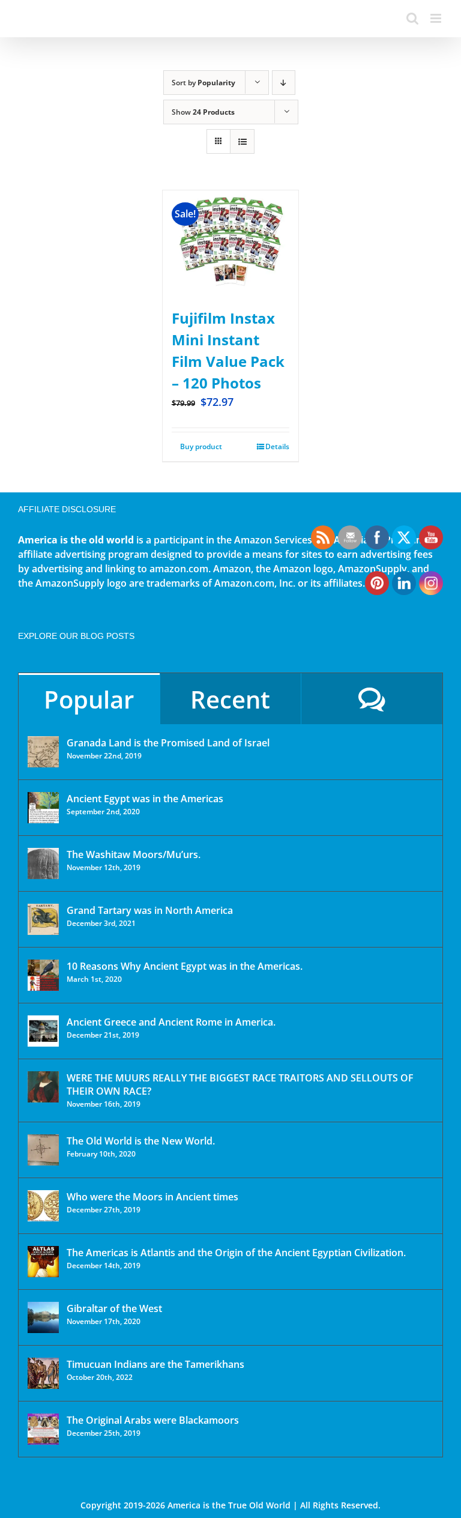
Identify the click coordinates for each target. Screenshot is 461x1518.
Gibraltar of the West (114, 1308)
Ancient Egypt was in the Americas (145, 798)
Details (277, 446)
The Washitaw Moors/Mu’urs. (133, 854)
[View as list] (242, 141)
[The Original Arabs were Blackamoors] (43, 1429)
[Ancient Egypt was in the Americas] (43, 807)
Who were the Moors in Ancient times (152, 1196)
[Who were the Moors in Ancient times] (43, 1205)
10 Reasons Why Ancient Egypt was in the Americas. (185, 966)
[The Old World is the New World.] (43, 1150)
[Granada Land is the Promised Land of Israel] (43, 751)
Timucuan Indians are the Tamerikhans (155, 1364)
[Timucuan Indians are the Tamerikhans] (43, 1373)
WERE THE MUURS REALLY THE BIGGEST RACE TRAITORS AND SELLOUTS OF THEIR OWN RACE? (240, 1084)
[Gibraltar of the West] (43, 1317)
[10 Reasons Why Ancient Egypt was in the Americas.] (43, 975)
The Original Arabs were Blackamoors (153, 1420)
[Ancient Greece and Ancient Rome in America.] (43, 1031)
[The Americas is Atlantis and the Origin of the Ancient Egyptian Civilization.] (43, 1261)
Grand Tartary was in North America (150, 910)
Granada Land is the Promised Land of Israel (168, 742)
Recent (230, 699)
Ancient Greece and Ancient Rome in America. (171, 1022)
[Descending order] (283, 82)
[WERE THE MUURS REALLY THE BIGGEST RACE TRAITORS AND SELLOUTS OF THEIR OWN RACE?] (43, 1086)
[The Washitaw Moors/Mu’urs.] (43, 863)
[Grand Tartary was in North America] (43, 919)
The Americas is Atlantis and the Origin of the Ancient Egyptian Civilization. (236, 1252)
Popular (89, 699)
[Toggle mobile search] (412, 18)
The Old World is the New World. (141, 1141)
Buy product (201, 446)
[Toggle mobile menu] (436, 18)
